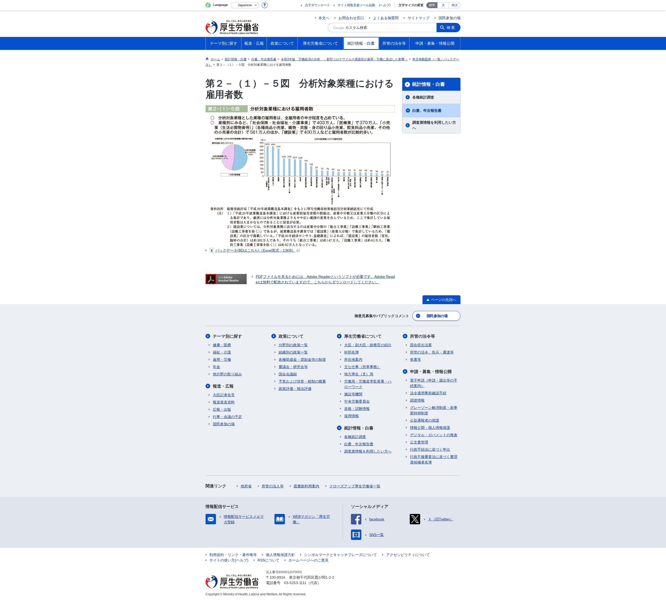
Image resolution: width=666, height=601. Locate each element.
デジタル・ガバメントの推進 (433, 435)
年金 (216, 367)
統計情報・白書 (428, 84)
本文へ (323, 18)
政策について (291, 336)
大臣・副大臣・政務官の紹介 (368, 345)
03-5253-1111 (295, 583)
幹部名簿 (351, 352)
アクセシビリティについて (408, 555)
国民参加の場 (449, 18)
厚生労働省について (363, 336)
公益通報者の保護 (424, 420)
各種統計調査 (423, 97)
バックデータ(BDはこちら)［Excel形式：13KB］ (255, 250)
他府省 (246, 486)
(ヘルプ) (384, 5)
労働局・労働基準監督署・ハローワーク (368, 384)
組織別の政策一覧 (293, 352)
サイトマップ (419, 18)
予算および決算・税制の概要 (302, 381)
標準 (432, 5)
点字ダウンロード (317, 5)
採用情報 (351, 416)
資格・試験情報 (357, 409)
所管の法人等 (273, 486)
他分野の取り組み (227, 374)
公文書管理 (419, 442)
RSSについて (268, 560)
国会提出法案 (421, 345)
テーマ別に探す (227, 336)
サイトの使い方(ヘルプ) (228, 560)
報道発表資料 (224, 402)
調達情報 (417, 400)
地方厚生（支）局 (358, 374)
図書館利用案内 (306, 486)
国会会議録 (288, 374)
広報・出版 (222, 409)
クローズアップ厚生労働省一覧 (354, 486)
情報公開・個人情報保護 (430, 428)
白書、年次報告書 (426, 110)
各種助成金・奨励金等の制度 (302, 359)
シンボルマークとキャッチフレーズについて (340, 555)
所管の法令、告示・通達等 (432, 352)
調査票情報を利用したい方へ (434, 125)
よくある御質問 (386, 18)
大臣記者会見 (224, 395)
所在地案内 (353, 359)
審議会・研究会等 (293, 367)
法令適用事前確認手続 (428, 393)
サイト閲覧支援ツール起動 (356, 5)
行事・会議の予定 (227, 417)
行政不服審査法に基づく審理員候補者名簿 (433, 459)
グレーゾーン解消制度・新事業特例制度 (433, 410)
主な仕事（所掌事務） (362, 367)
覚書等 (415, 359)
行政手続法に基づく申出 (430, 449)
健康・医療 (222, 345)
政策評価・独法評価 (295, 389)
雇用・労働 (222, 359)
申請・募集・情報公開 (431, 371)
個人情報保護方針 (280, 555)
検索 (451, 27)
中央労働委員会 (357, 401)
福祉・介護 (222, 352)
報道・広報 (223, 386)
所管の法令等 (422, 336)
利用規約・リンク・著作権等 (233, 555)
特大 (455, 5)
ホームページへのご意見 (309, 560)
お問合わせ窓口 (351, 18)
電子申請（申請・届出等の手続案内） (433, 383)
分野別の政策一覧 (293, 345)
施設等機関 (353, 394)
